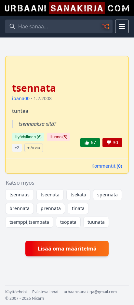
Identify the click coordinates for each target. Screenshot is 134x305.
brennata (19, 208)
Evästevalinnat (45, 292)
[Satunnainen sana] (106, 26)
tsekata (78, 194)
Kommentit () (106, 166)
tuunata (96, 222)
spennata (107, 194)
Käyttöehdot (16, 292)
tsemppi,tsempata (29, 222)
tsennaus (19, 194)
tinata (78, 208)
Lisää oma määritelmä (67, 248)
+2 (17, 147)
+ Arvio (33, 147)
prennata (51, 208)
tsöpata (68, 222)
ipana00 (21, 98)
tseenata (50, 194)
